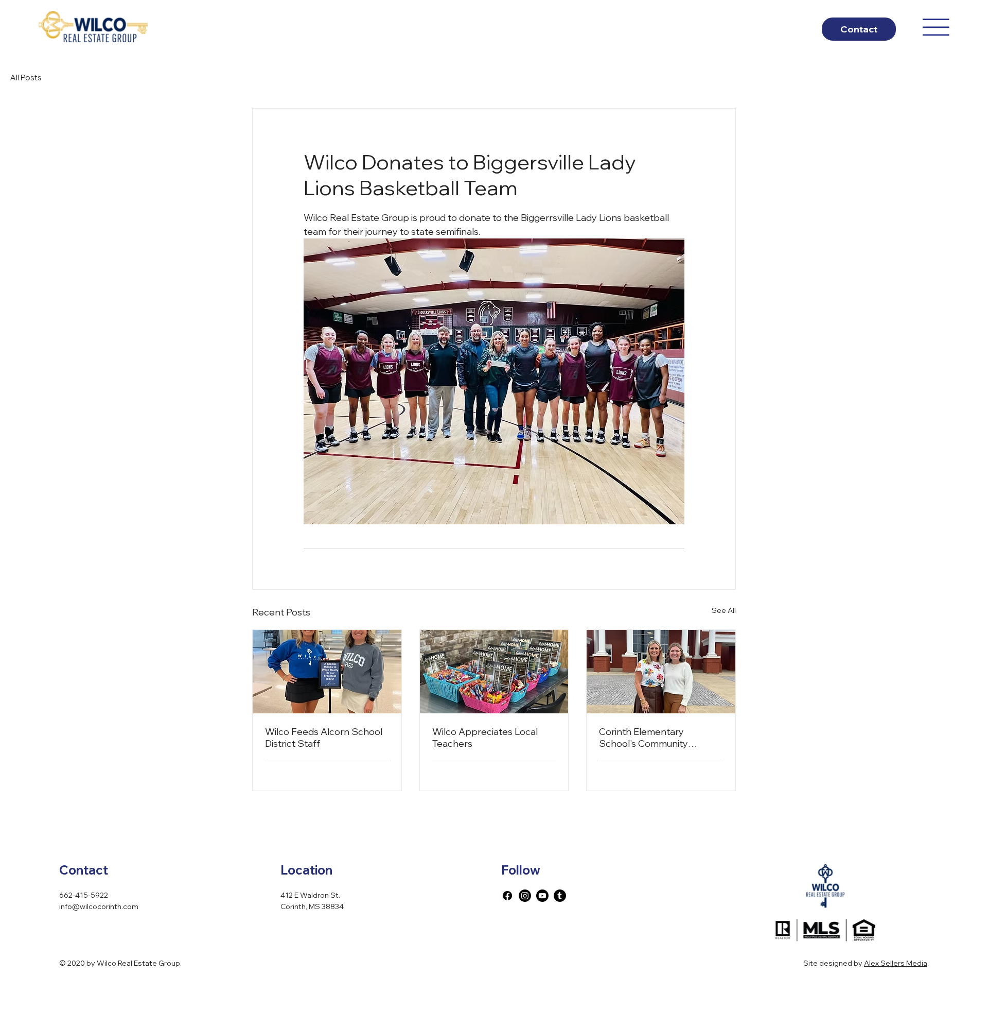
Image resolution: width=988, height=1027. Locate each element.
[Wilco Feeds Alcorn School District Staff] (327, 671)
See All (724, 610)
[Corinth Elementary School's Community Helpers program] (661, 671)
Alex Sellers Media (895, 963)
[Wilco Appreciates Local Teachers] (494, 671)
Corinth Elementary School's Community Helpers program (643, 737)
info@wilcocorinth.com (98, 906)
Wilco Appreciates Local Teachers (485, 737)
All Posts (26, 77)
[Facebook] (507, 895)
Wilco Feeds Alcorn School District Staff (323, 737)
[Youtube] (542, 895)
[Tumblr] (560, 895)
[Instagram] (525, 895)
